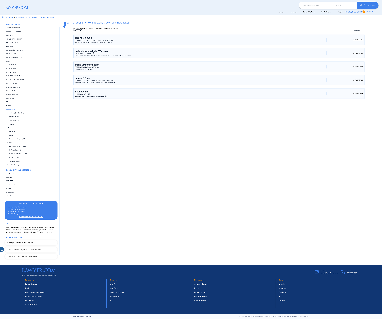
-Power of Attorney (12, 165)
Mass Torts (10, 91)
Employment (11, 54)
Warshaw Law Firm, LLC (85, 54)
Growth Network (31, 304)
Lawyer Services (31, 284)
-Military (9, 143)
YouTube (282, 300)
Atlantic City (11, 173)
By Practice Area (200, 292)
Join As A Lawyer (326, 12)
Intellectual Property (15, 80)
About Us (294, 12)
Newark (9, 188)
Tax (7, 102)
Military (25, 232)
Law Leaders (29, 300)
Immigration (11, 72)
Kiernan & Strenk (82, 94)
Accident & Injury (13, 28)
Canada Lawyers (200, 300)
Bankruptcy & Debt (13, 31)
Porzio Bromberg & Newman (87, 67)
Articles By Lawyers (117, 292)
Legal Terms (114, 288)
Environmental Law (14, 57)
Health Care (11, 68)
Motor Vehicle (12, 94)
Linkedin (282, 284)
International (12, 83)
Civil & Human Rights (14, 39)
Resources (281, 12)
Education (10, 109)
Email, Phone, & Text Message (288, 316)
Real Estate (10, 98)
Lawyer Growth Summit (33, 296)
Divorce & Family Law (14, 50)
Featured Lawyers (200, 296)
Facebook (282, 292)
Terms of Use (276, 316)
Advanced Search (200, 284)
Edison (9, 177)
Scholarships (114, 296)
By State (197, 288)
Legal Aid (113, 284)
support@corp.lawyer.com (329, 273)
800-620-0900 (352, 273)
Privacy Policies (304, 316)
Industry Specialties (14, 76)
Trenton (9, 196)
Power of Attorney (37, 232)
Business (9, 35)
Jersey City (10, 185)
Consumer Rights (13, 43)
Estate (9, 61)
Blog (111, 300)
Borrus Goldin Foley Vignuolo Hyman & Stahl (94, 40)
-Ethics (8, 128)
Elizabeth (10, 181)
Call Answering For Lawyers (35, 292)
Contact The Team (309, 12)
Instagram (282, 288)
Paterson (10, 192)
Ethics (19, 232)
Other (8, 105)
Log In (340, 12)
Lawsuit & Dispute (13, 87)
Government (11, 65)
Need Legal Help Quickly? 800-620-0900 (360, 12)
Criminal (9, 46)
